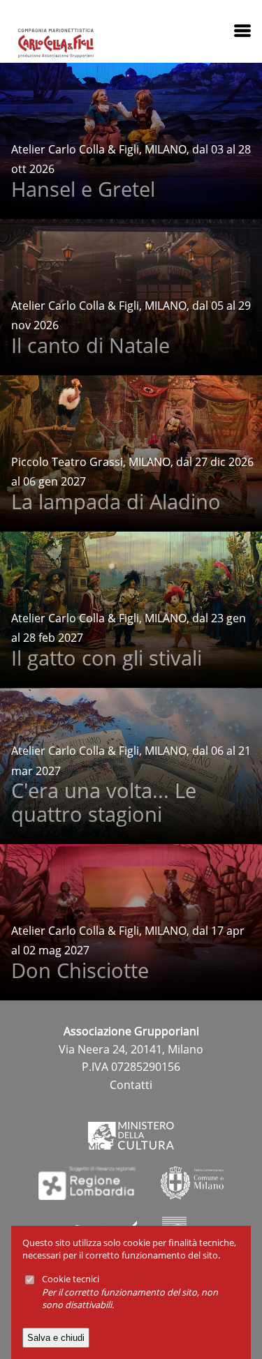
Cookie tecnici (70, 1279)
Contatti (131, 1085)
